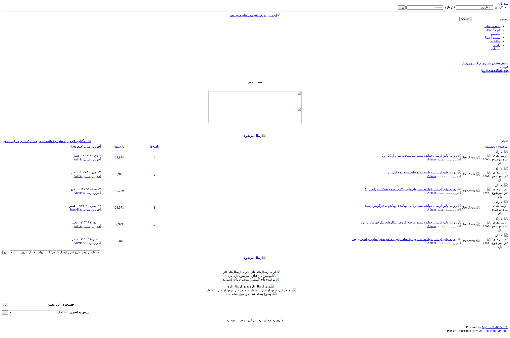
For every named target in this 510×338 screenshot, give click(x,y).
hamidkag (76, 209)
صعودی (77, 146)
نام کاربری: (501, 7)
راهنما (496, 45)
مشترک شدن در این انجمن (19, 141)
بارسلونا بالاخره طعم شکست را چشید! (390, 189)
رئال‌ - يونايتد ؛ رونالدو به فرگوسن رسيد (390, 205)
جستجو (495, 33)
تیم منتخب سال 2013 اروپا (399, 155)
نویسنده (490, 146)
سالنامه (495, 41)
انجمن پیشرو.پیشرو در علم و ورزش (484, 63)
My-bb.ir (502, 330)
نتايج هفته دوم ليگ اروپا (400, 172)
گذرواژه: (449, 7)
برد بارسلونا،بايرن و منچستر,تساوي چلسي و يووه (384, 239)
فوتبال (504, 66)
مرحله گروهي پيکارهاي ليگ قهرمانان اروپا (388, 222)
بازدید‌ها (119, 146)
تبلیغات (495, 49)
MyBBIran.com (486, 330)
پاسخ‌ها (154, 146)
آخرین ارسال (92, 146)
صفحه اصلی (492, 26)
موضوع (503, 146)
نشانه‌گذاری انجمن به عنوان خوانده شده (65, 141)
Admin (431, 159)
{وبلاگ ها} (493, 30)
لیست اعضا (492, 37)
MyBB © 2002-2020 (495, 327)
